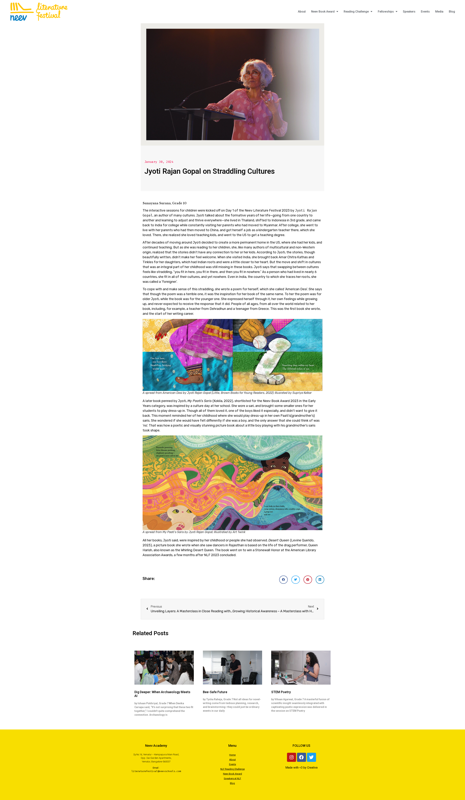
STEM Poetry (281, 692)
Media (439, 11)
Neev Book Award (323, 11)
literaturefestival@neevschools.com (156, 771)
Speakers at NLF (232, 778)
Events (425, 11)
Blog (452, 11)
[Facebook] (301, 757)
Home (232, 754)
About (302, 11)
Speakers (409, 11)
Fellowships (386, 11)
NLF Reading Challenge (232, 769)
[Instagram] (291, 757)
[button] (283, 580)
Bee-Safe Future (215, 692)
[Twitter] (311, 757)
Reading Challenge (356, 11)
